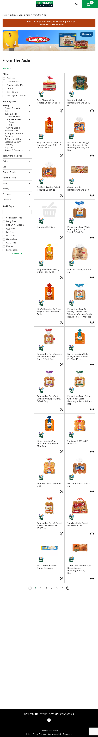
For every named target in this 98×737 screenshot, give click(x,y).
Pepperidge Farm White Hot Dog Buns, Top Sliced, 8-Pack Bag (78, 230)
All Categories (9, 101)
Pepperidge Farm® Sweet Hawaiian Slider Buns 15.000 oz (49, 526)
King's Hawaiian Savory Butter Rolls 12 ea (48, 270)
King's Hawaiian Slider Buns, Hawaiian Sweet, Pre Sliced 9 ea (78, 356)
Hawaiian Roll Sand (46, 227)
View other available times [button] (51, 24)
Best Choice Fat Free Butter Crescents (47, 566)
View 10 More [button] (17, 253)
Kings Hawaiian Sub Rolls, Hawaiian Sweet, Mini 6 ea (47, 444)
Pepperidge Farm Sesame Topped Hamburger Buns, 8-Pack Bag (49, 356)
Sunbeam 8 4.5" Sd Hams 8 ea (49, 484)
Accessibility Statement (62, 734)
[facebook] (49, 720)
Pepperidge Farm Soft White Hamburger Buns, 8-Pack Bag (49, 399)
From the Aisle (39, 15)
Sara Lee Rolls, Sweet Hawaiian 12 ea (77, 524)
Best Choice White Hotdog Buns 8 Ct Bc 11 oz (48, 103)
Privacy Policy (32, 734)
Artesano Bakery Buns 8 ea (79, 270)
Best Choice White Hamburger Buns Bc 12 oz (78, 103)
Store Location (49, 714)
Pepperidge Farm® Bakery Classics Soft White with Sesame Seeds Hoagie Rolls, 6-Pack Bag (79, 313)
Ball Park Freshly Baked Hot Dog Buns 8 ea (48, 188)
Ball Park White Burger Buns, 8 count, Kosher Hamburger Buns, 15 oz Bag (78, 146)
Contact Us (67, 714)
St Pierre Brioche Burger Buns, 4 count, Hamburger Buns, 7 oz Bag (79, 569)
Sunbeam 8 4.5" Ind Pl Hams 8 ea (77, 442)
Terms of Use (45, 734)
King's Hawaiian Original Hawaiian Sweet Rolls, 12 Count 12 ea (49, 145)
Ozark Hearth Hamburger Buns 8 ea (78, 188)
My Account (31, 714)
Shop (5, 15)
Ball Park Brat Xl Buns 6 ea (78, 484)
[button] (47, 47)
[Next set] (67, 588)
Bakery (13, 15)
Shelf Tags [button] (8, 206)
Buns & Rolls (24, 15)
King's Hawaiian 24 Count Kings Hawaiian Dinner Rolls (49, 312)
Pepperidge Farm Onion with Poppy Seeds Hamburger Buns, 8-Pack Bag (79, 400)
